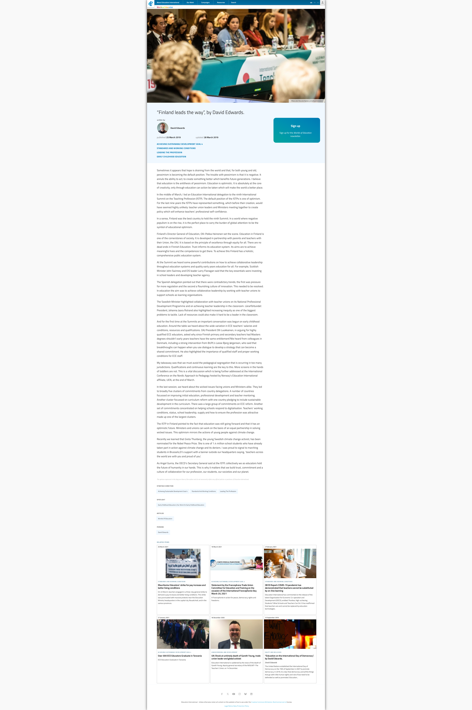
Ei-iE (150, 4)
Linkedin (251, 694)
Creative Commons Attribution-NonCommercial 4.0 (269, 702)
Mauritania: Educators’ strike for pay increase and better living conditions (183, 575)
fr (314, 3)
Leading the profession (228, 491)
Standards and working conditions (204, 491)
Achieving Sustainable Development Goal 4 (172, 491)
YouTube (233, 694)
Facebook (221, 694)
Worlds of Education (165, 7)
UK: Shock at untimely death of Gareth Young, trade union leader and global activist (236, 643)
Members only (322, 2)
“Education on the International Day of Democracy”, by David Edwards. (290, 648)
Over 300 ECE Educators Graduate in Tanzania (183, 639)
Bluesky (245, 694)
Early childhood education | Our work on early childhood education (181, 505)
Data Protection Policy (241, 706)
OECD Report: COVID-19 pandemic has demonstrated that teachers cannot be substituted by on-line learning (290, 578)
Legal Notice (228, 706)
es (318, 3)
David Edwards (163, 532)
